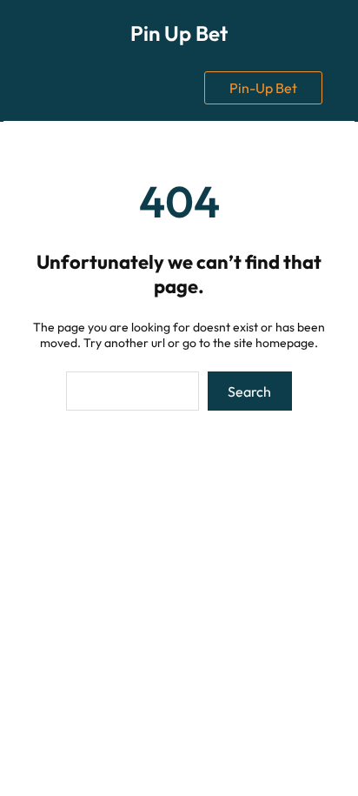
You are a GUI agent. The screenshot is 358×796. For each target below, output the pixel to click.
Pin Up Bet (179, 33)
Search (249, 391)
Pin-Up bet (263, 88)
